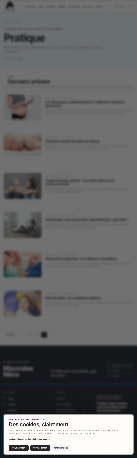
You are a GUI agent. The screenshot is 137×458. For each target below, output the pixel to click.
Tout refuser (18, 448)
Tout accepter (40, 448)
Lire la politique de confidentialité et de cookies (29, 439)
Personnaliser (61, 448)
